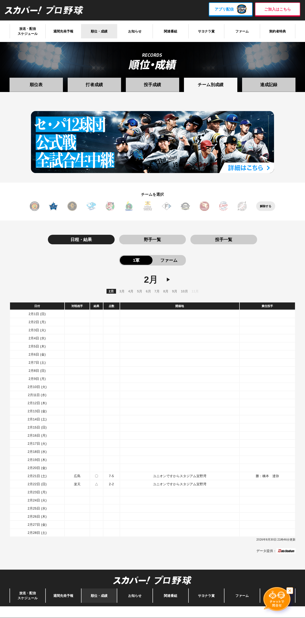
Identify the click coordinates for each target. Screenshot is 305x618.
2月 (111, 291)
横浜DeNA (53, 206)
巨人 (72, 206)
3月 (122, 291)
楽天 (204, 206)
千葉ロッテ (242, 206)
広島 (110, 206)
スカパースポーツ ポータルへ (152, 612)
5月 (139, 291)
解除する (265, 206)
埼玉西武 (223, 206)
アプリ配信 (224, 9)
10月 (184, 291)
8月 (165, 291)
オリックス (185, 206)
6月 (148, 291)
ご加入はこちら (277, 9)
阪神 (34, 206)
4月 (130, 291)
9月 (174, 291)
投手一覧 (223, 239)
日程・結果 (81, 239)
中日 (91, 206)
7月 (157, 291)
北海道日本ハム (166, 206)
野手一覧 (152, 239)
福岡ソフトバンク (147, 206)
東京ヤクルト (129, 206)
